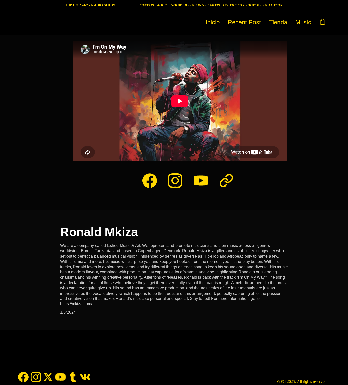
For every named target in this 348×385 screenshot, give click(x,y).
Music (303, 22)
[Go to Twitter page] (48, 377)
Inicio (213, 22)
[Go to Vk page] (85, 377)
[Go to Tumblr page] (73, 377)
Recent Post (244, 22)
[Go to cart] (322, 22)
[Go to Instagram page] (178, 180)
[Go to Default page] (226, 180)
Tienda (278, 22)
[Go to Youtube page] (203, 180)
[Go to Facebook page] (152, 180)
